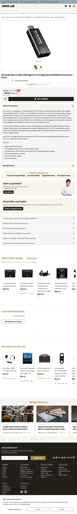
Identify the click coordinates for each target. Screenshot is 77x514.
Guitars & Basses (25, 469)
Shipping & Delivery (46, 471)
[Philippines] (65, 457)
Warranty (43, 477)
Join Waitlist (42, 99)
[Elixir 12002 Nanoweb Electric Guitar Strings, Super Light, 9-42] (27, 359)
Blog (60, 473)
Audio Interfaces (9, 17)
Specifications (8, 166)
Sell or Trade (44, 473)
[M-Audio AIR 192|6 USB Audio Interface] (10, 274)
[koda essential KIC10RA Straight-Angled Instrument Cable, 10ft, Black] (62, 359)
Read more (27, 432)
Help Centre (44, 467)
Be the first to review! (21, 80)
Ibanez (4, 471)
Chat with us (8, 192)
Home (3, 17)
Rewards (61, 467)
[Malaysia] (54, 457)
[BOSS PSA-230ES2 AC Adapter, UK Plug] (10, 359)
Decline (61, 509)
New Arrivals (24, 467)
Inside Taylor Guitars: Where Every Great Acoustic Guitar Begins (15, 429)
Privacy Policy (25, 504)
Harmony (5, 477)
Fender (4, 467)
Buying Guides (63, 475)
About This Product (10, 106)
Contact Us (23, 488)
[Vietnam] (60, 457)
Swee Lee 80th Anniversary (9, 2)
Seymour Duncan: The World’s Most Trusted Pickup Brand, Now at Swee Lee (52, 429)
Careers (4, 492)
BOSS (4, 473)
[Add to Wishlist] (5, 99)
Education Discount (64, 471)
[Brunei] (57, 457)
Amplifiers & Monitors (26, 471)
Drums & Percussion (26, 477)
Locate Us (23, 486)
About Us (5, 486)
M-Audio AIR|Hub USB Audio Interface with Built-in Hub (61, 285)
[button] (35, 67)
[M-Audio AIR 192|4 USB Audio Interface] (27, 274)
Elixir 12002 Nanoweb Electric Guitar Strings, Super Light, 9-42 (27, 370)
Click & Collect (63, 469)
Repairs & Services (46, 475)
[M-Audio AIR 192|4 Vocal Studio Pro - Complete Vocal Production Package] (44, 274)
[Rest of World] (74, 457)
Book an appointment (13, 209)
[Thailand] (68, 457)
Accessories (23, 475)
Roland (4, 469)
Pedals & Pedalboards (26, 473)
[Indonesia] (62, 457)
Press (4, 494)
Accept (38, 509)
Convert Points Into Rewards (49, 2)
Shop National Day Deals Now (29, 2)
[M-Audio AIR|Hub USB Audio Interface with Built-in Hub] (62, 274)
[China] (71, 457)
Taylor (4, 475)
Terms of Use (6, 488)
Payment (43, 469)
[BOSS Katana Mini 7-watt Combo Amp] (44, 359)
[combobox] (38, 10)
